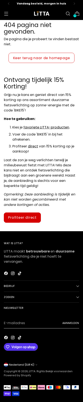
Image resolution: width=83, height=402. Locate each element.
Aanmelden (70, 323)
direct (33, 146)
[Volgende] (74, 3)
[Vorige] (8, 3)
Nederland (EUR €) (21, 364)
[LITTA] (41, 13)
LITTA (32, 371)
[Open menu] (6, 13)
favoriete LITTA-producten (46, 127)
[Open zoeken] (67, 13)
